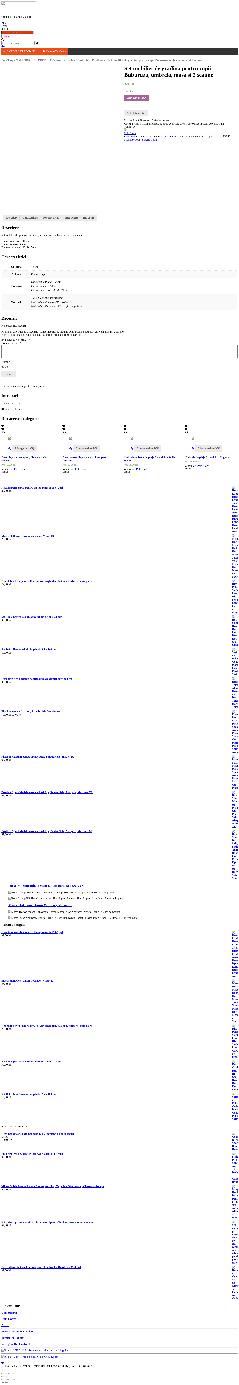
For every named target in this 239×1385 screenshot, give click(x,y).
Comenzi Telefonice (56, 51)
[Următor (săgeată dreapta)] (6, 1376)
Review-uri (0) (51, 217)
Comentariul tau (11, 342)
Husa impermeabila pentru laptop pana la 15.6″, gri (46, 885)
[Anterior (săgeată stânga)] (2, 1376)
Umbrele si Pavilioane (91, 60)
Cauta (6, 36)
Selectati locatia (136, 113)
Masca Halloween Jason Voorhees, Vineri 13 (40, 905)
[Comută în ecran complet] (9, 1373)
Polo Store (130, 133)
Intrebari (88, 217)
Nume (5, 361)
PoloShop (7, 60)
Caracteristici (30, 217)
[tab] (11, 218)
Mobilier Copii (132, 139)
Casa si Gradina (64, 60)
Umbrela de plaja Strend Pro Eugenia (207, 457)
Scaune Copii (149, 139)
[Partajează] (6, 1373)
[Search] (36, 43)
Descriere (11, 217)
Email (5, 367)
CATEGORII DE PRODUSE (21, 51)
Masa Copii (205, 136)
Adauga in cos (136, 97)
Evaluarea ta (8, 339)
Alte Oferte (71, 217)
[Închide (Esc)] (2, 1373)
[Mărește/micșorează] (13, 1373)
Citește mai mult (85, 448)
